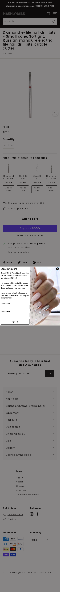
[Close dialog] (57, 269)
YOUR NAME (5, 303)
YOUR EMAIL (5, 312)
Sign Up (15, 322)
